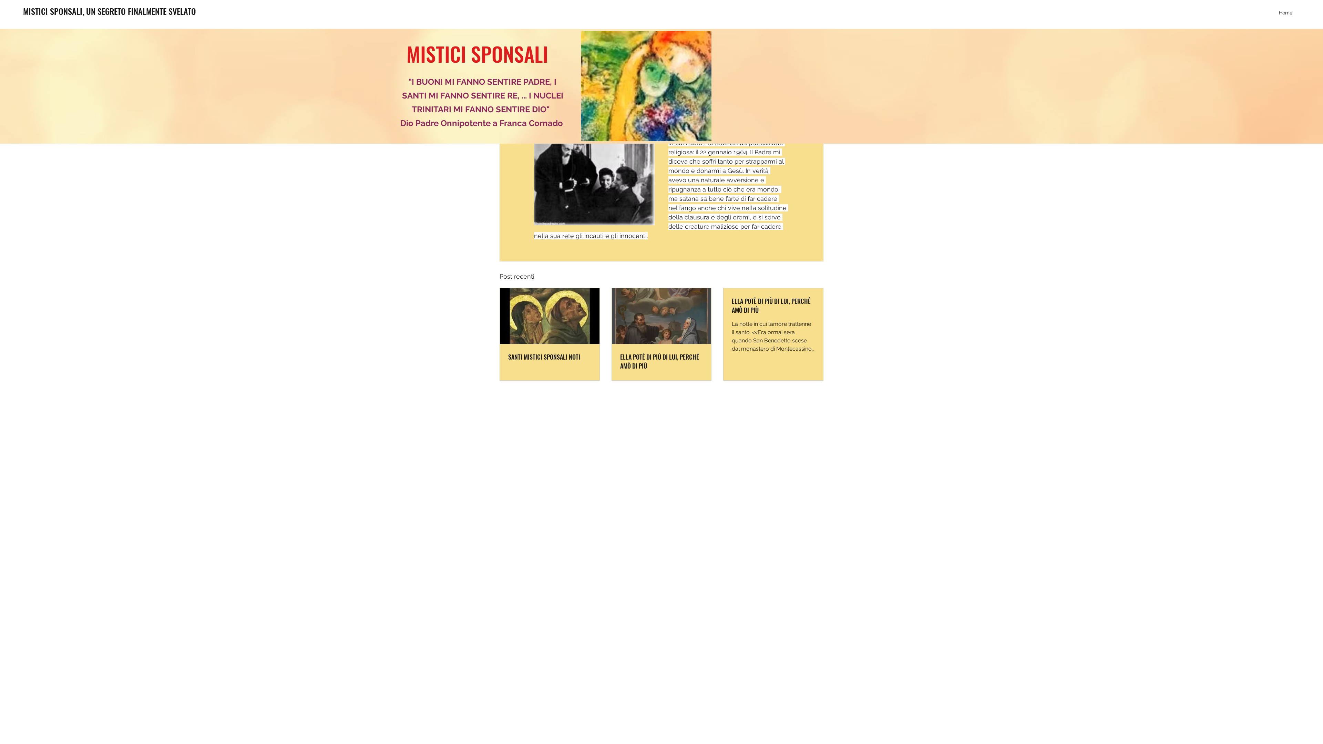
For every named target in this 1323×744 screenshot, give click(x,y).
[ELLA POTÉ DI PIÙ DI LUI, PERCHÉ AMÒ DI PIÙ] (661, 316)
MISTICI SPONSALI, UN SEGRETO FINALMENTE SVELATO (109, 11)
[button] (646, 86)
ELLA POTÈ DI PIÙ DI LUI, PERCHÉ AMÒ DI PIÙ (771, 305)
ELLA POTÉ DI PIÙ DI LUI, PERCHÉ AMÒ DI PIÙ (659, 361)
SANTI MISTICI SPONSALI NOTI (544, 356)
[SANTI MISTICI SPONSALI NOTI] (549, 316)
